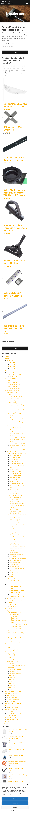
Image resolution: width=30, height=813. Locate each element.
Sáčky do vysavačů (14, 469)
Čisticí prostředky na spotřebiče (16, 590)
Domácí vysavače (7, 2)
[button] (27, 784)
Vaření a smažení (15, 398)
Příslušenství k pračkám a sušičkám (17, 660)
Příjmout (15, 799)
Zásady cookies (14, 810)
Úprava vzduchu (10, 576)
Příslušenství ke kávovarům (18, 406)
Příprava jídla (11, 394)
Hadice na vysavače (15, 461)
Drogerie (7, 582)
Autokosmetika (12, 362)
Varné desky (13, 677)
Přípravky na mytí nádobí (16, 626)
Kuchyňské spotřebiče (12, 392)
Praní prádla (9, 602)
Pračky (9, 658)
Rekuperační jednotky (15, 384)
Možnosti (15, 807)
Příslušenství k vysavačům (11, 693)
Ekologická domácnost (12, 598)
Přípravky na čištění (14, 616)
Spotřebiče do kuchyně (12, 661)
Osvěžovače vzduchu (15, 614)
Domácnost (6, 356)
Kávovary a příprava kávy (16, 404)
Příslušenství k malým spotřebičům (12, 691)
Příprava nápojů (12, 402)
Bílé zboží (7, 370)
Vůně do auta (13, 364)
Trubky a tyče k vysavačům (16, 471)
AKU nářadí (7, 705)
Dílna (8, 630)
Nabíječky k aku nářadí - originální (18, 634)
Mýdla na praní (13, 606)
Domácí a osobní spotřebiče (12, 390)
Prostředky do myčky (15, 594)
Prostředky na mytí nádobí (14, 592)
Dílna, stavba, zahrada (10, 378)
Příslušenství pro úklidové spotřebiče (17, 453)
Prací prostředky (12, 604)
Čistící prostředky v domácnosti (16, 612)
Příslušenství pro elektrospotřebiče (12, 703)
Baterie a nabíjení (11, 646)
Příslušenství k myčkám (15, 671)
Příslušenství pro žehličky (14, 428)
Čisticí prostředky (11, 584)
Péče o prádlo (10, 426)
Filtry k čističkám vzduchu (14, 578)
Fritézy (14, 400)
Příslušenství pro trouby (15, 673)
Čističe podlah (14, 618)
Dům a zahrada (9, 608)
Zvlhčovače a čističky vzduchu (15, 580)
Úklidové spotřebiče (11, 451)
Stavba (8, 380)
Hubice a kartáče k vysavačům (17, 463)
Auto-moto (7, 358)
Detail (8, 109)
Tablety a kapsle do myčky (17, 596)
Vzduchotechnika (12, 382)
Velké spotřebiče (11, 372)
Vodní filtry (6, 721)
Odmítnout (15, 803)
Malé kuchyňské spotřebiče (16, 396)
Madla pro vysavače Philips (13, 719)
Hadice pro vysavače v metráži (15, 715)
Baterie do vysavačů (15, 457)
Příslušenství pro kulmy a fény (18, 437)
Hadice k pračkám (14, 376)
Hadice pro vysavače (12, 697)
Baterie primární (13, 650)
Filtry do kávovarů (17, 408)
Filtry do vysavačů (14, 459)
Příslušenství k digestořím (16, 669)
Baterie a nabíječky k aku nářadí (16, 632)
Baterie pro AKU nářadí (12, 707)
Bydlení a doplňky (11, 610)
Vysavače (5, 723)
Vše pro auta (10, 360)
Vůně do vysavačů (14, 493)
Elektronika (7, 644)
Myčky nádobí (11, 663)
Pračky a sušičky (11, 654)
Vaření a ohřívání (12, 675)
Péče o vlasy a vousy (13, 432)
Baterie (10, 648)
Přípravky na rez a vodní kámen (19, 624)
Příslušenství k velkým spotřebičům (17, 374)
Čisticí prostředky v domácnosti (16, 638)
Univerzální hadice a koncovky (14, 713)
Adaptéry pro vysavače (15, 455)
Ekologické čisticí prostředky (15, 600)
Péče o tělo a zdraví (11, 430)
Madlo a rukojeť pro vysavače (12, 717)
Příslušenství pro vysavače (10, 709)
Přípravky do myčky (16, 628)
